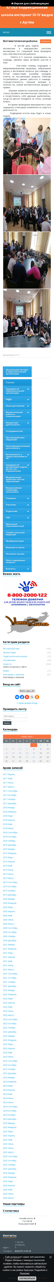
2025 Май (7, 1139)
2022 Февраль (10, 994)
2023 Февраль (10, 1040)
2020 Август (9, 923)
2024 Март (8, 1085)
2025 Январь (9, 1123)
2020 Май (7, 915)
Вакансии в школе (15, 547)
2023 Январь (9, 1036)
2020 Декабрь (9, 940)
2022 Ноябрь (9, 1027)
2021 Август (9, 969)
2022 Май (7, 1006)
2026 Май (7, 1189)
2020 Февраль (10, 903)
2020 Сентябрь (10, 928)
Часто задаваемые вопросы (15, 561)
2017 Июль (8, 782)
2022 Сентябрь (10, 1019)
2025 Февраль (10, 1127)
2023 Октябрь (10, 1065)
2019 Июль (8, 874)
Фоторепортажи (11, 648)
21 (27, 757)
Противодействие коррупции (15, 438)
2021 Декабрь (9, 986)
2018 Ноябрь (9, 840)
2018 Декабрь (9, 845)
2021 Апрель (9, 957)
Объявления (9, 660)
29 (34, 761)
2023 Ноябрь (9, 1069)
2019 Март (8, 857)
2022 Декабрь (9, 1031)
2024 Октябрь (10, 1110)
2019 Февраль (10, 853)
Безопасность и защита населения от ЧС (16, 456)
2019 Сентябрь (10, 882)
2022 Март (8, 998)
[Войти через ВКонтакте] (17, 697)
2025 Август (9, 1152)
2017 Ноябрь (9, 799)
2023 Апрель (9, 1048)
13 (20, 753)
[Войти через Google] (32, 697)
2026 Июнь (8, 1193)
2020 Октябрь (10, 932)
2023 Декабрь (9, 1073)
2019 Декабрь (9, 894)
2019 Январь (9, 849)
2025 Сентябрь (10, 1156)
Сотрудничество (14, 431)
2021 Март (8, 953)
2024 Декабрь (9, 1119)
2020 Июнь (8, 919)
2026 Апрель (9, 1185)
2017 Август (9, 786)
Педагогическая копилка (15, 656)
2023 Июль (8, 1056)
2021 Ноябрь (9, 982)
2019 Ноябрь (9, 890)
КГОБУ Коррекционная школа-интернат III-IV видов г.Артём (27, 8)
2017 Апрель (9, 774)
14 (27, 753)
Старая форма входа (27, 703)
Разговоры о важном (13, 674)
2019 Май (7, 865)
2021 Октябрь (10, 977)
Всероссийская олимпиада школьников (14, 490)
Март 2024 (27, 736)
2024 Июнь (8, 1098)
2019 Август (9, 878)
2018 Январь (9, 807)
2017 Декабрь (9, 803)
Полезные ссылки (15, 554)
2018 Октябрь (10, 836)
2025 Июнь (8, 1144)
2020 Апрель (9, 911)
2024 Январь (9, 1077)
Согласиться (27, 1278)
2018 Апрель (9, 820)
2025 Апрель (9, 1135)
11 (6, 753)
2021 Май (7, 961)
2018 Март (8, 815)
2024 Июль (8, 1102)
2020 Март (8, 907)
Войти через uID (27, 691)
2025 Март (8, 1131)
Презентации (9, 652)
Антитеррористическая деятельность (18, 447)
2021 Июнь (8, 965)
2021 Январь (9, 944)
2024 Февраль (10, 1081)
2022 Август (9, 1015)
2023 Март (8, 1044)
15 (34, 753)
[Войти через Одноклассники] (37, 697)
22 (34, 757)
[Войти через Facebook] (22, 697)
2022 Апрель (9, 1002)
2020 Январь (9, 899)
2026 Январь (9, 1173)
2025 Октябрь (10, 1160)
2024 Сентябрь (10, 1106)
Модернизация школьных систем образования (15, 479)
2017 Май (7, 778)
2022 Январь (9, 990)
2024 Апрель (9, 1090)
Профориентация (15, 541)
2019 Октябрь (10, 886)
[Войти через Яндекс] (27, 697)
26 (13, 761)
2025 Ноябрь (9, 1164)
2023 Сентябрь (10, 1060)
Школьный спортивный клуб (15, 525)
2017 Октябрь (10, 795)
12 (13, 753)
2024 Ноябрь (9, 1114)
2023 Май (7, 1052)
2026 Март (8, 1181)
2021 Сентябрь (10, 973)
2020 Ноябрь (9, 936)
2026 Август (9, 1198)
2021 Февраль (10, 948)
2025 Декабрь (9, 1168)
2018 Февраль (10, 811)
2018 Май (7, 824)
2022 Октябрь (10, 1023)
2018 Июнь (8, 828)
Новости (7, 664)
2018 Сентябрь (10, 832)
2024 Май (7, 1094)
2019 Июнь (8, 869)
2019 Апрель (9, 861)
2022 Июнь (8, 1011)
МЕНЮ (6, 32)
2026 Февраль (10, 1177)
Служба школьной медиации (15, 533)
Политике (24, 1273)
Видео (6, 670)
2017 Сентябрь (10, 791)
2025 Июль (8, 1148)
